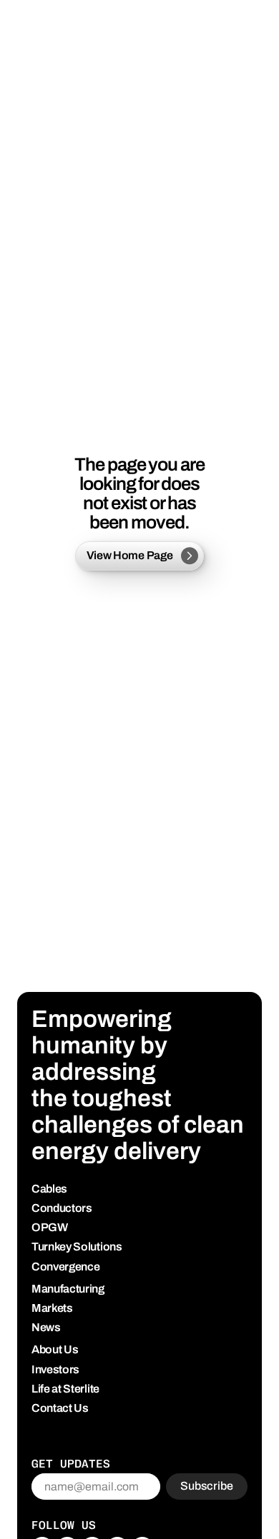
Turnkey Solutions (76, 1246)
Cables (49, 1189)
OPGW (49, 1227)
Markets (52, 1308)
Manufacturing (67, 1289)
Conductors (61, 1208)
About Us (54, 1349)
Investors (55, 1369)
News (46, 1327)
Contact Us (60, 1408)
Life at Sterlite (65, 1389)
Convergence (65, 1266)
